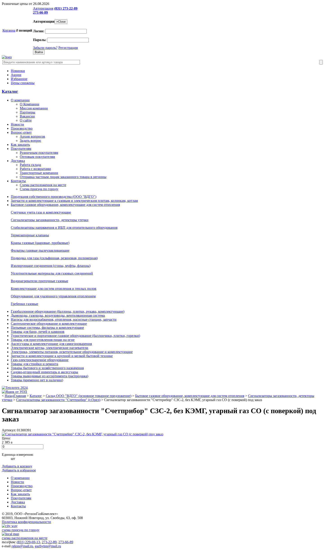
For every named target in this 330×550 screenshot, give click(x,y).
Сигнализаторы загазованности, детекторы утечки (49, 220)
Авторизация (43, 8)
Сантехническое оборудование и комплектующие (49, 323)
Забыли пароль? (45, 48)
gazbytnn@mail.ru (48, 546)
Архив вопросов (32, 136)
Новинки (18, 71)
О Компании (29, 104)
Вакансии (27, 116)
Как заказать (20, 144)
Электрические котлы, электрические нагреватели (49, 348)
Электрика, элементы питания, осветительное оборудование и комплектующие (72, 352)
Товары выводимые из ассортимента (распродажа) (49, 376)
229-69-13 (28, 542)
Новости (17, 124)
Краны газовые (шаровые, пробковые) (40, 243)
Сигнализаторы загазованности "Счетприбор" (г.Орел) (58, 400)
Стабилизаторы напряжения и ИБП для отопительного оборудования (64, 227)
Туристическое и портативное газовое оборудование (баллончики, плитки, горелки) (75, 336)
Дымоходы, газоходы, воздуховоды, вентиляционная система (58, 315)
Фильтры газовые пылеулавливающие (40, 250)
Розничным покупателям (39, 153)
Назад (9, 396)
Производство (22, 128)
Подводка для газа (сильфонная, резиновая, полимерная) (54, 258)
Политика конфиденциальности (26, 522)
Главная (20, 396)
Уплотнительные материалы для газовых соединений (52, 273)
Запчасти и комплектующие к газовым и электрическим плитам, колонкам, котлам (74, 201)
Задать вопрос (30, 140)
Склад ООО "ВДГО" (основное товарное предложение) (88, 396)
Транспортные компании (39, 173)
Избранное (19, 79)
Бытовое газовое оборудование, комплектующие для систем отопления (65, 205)
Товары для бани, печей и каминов (37, 332)
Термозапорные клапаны (30, 235)
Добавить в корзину (17, 466)
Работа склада (30, 165)
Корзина (8, 30)
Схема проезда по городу (39, 189)
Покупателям (21, 149)
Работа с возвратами (35, 169)
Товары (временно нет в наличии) (37, 380)
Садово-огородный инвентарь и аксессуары (44, 372)
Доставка (18, 161)
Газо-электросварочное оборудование (39, 360)
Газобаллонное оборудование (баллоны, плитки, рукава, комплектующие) (67, 311)
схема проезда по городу (21, 530)
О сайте (26, 120)
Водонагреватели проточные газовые (39, 281)
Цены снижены (23, 83)
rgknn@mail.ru (22, 546)
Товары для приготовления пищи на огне (43, 340)
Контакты (18, 181)
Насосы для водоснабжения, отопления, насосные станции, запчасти (64, 319)
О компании (20, 100)
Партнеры (27, 112)
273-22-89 (65, 8)
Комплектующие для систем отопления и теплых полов (53, 288)
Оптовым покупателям (37, 157)
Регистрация (68, 48)
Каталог (10, 91)
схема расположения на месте (24, 538)
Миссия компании (34, 108)
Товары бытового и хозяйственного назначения (47, 368)
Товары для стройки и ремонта (34, 364)
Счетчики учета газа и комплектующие (41, 212)
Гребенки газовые (24, 304)
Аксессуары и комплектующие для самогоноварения (51, 344)
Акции (16, 75)
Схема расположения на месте (43, 185)
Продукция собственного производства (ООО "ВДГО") (53, 197)
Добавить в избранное (19, 470)
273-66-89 (40, 12)
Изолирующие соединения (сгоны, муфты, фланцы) (50, 266)
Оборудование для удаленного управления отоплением (53, 296)
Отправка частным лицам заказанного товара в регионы (63, 177)
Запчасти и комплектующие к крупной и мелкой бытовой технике (62, 356)
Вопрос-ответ (21, 132)
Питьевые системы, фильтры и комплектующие (47, 328)
